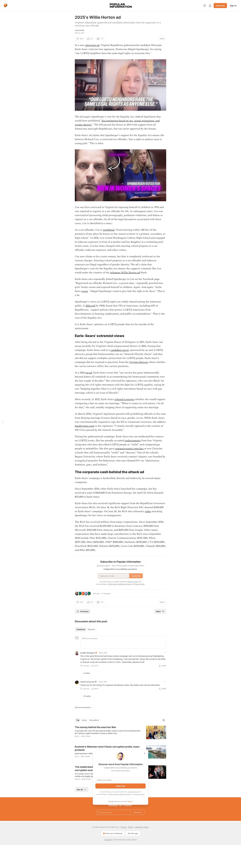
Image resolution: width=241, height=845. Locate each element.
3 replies (86, 673)
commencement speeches (129, 448)
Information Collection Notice (120, 794)
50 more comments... (83, 707)
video (148, 511)
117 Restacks (106, 593)
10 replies (87, 696)
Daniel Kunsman (87, 681)
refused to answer (124, 399)
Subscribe (220, 5)
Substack (108, 839)
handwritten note (84, 426)
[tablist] (86, 629)
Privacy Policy (139, 794)
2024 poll (90, 306)
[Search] (204, 5)
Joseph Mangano (87, 652)
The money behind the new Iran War (95, 727)
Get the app (133, 833)
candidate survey (119, 350)
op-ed (88, 373)
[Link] (71, 336)
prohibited (109, 230)
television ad (92, 45)
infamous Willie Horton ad (125, 272)
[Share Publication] (210, 5)
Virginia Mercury (139, 362)
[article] (120, 733)
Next (158, 611)
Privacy (124, 827)
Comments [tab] (80, 629)
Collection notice (142, 827)
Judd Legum (79, 30)
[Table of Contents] (3, 422)
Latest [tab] (84, 720)
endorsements (133, 440)
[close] (145, 753)
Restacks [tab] (91, 629)
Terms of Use (132, 792)
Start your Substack (114, 833)
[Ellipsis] (165, 653)
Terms (130, 827)
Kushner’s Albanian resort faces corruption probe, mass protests (107, 748)
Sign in (233, 5)
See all (80, 789)
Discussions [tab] (94, 720)
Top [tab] (77, 720)
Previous (84, 611)
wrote (84, 291)
